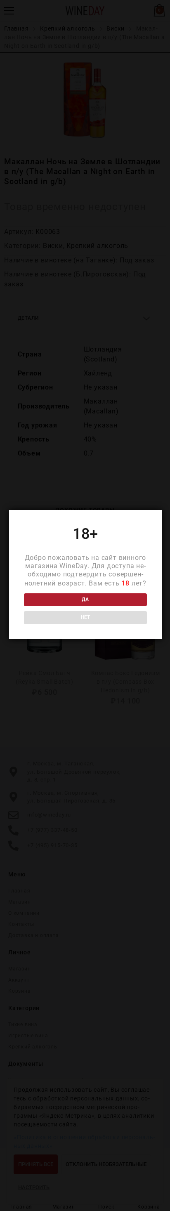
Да (85, 599)
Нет (85, 617)
